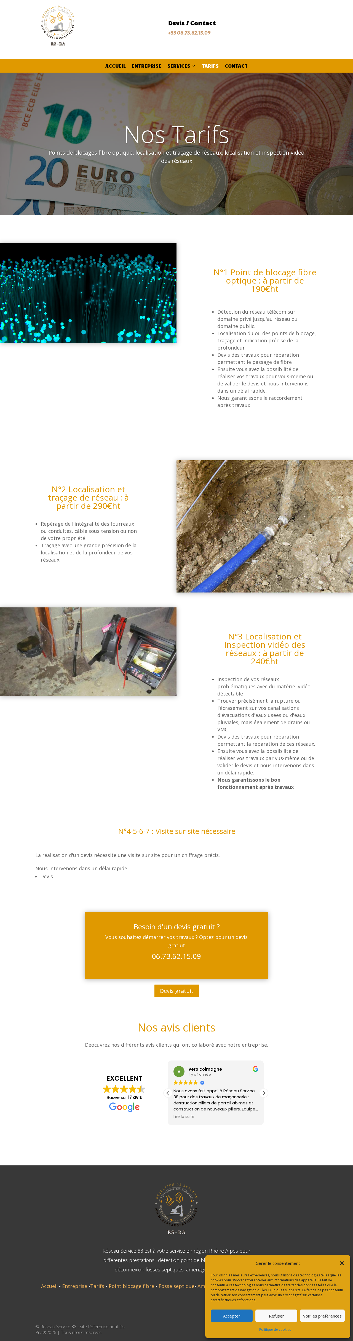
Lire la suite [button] (183, 1116)
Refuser (276, 1316)
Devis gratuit (176, 990)
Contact (236, 66)
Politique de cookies (275, 1329)
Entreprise (146, 66)
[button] (342, 1263)
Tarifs (210, 66)
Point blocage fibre (132, 1286)
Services (178, 66)
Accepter (231, 1316)
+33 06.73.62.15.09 (189, 32)
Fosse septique (176, 1286)
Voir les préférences (322, 1316)
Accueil (115, 66)
